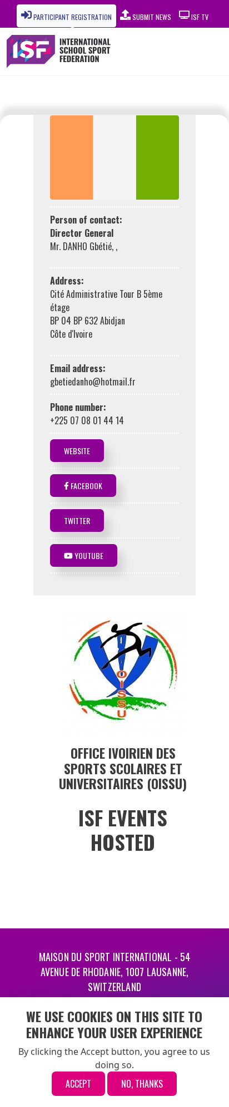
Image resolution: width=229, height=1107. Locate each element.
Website (77, 450)
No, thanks (142, 1083)
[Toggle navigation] (195, 51)
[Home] (62, 51)
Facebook (85, 485)
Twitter (77, 520)
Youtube (88, 555)
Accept (78, 1083)
